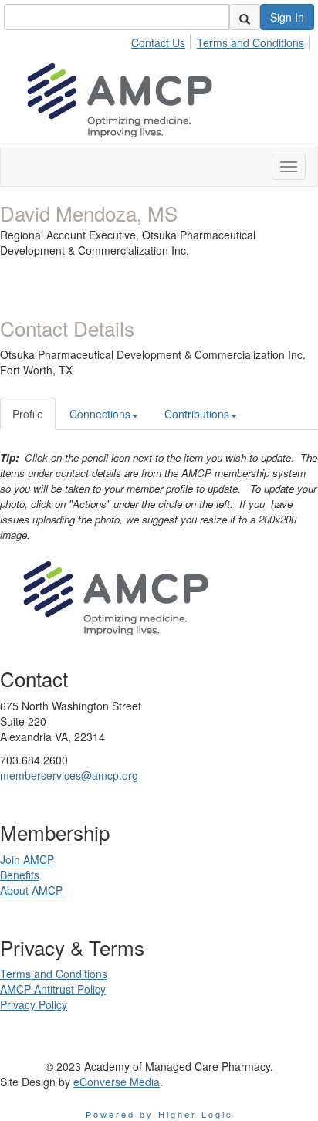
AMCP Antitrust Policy (53, 989)
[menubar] (222, 40)
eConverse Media (116, 1081)
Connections (99, 414)
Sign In (287, 17)
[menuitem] (162, 40)
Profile (27, 414)
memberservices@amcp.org (69, 775)
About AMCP (31, 890)
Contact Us (158, 42)
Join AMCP (27, 859)
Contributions (196, 414)
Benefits (19, 874)
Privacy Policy (33, 1004)
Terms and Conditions (250, 42)
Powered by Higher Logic (159, 1114)
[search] (244, 17)
